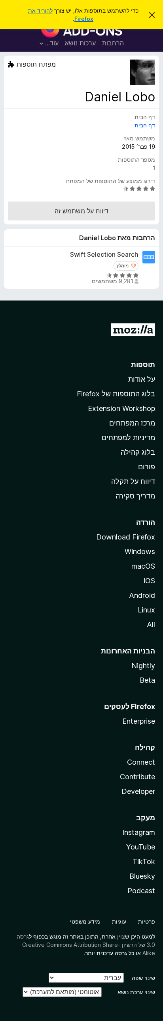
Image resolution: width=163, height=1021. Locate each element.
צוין (121, 936)
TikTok (144, 861)
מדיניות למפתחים (128, 437)
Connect (141, 762)
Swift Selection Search (104, 254)
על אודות (141, 379)
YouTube (140, 847)
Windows (140, 551)
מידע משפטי (85, 921)
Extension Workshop (121, 408)
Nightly (143, 665)
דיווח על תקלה (133, 481)
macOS (143, 566)
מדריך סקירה (135, 496)
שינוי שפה (143, 977)
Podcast (141, 891)
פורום (146, 467)
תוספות (143, 364)
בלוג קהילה (138, 452)
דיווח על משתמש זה (81, 211)
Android (142, 595)
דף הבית (145, 125)
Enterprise (138, 721)
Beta (147, 680)
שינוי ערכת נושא (136, 992)
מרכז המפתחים (132, 423)
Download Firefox (125, 537)
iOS (149, 581)
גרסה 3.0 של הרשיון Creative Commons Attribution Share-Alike (86, 944)
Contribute (137, 777)
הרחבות (113, 43)
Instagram (138, 832)
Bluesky (142, 876)
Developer (138, 791)
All (151, 624)
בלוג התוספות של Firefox (116, 394)
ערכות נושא (80, 43)
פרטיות (146, 921)
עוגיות (119, 921)
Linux (146, 610)
